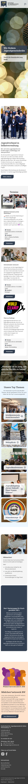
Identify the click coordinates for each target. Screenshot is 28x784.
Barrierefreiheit (5, 763)
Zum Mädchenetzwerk (10, 716)
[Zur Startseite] (10, 4)
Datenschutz (11, 782)
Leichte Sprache (5, 767)
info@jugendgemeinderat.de (11, 745)
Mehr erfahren (7, 176)
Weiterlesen (9, 243)
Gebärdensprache (6, 765)
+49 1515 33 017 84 (8, 743)
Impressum (4, 782)
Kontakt (3, 769)
